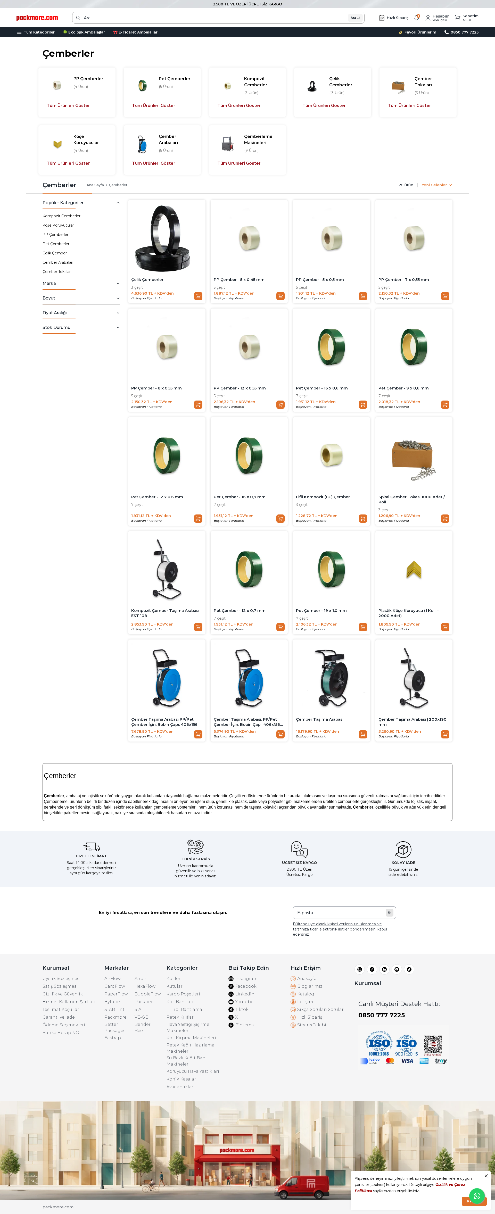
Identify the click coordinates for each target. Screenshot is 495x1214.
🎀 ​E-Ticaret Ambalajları (136, 32)
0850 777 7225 (381, 1015)
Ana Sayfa (95, 185)
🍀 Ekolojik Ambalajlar (84, 32)
